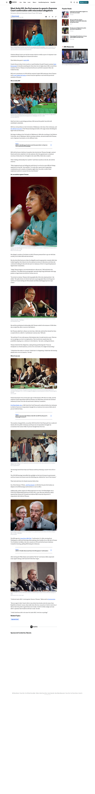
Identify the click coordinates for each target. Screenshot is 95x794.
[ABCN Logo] (13, 2)
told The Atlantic (30, 485)
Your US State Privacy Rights (30, 693)
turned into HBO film (26, 538)
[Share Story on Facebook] (46, 16)
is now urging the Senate (19, 75)
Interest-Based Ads (51, 693)
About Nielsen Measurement (60, 693)
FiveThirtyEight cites (16, 405)
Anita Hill (26, 60)
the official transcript (16, 128)
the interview (51, 599)
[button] (6, 2)
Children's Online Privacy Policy (41, 693)
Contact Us (80, 693)
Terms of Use (67, 693)
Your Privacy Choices (74, 693)
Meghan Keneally (15, 16)
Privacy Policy (22, 693)
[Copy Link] (56, 16)
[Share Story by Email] (52, 16)
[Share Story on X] (49, 16)
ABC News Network (15, 693)
